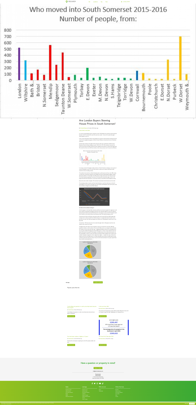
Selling (67, 395)
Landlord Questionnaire (86, 396)
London (86, 130)
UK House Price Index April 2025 (106, 336)
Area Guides (117, 393)
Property (80, 130)
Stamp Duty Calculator (69, 396)
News (116, 395)
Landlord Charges (85, 395)
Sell (89, 2)
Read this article (71, 316)
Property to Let (84, 389)
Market (83, 130)
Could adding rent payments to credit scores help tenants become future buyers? (81, 307)
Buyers (89, 130)
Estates (83, 128)
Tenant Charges (84, 399)
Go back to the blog (98, 282)
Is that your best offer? (104, 306)
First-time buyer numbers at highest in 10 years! (77, 336)
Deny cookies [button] (186, 403)
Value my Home (68, 391)
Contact (116, 396)
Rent (107, 2)
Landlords (95, 2)
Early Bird (116, 389)
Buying (67, 393)
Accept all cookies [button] (192, 403)
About (100, 389)
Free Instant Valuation (69, 392)
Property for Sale (68, 389)
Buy (101, 2)
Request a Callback (98, 368)
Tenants (83, 397)
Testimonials (101, 391)
